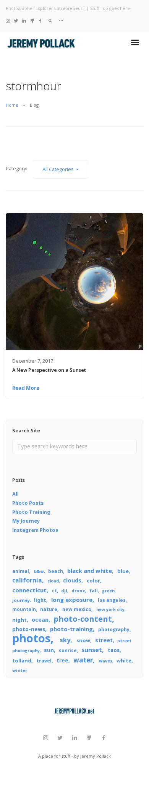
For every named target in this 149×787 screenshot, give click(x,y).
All (15, 493)
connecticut (29, 590)
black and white (89, 570)
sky (65, 639)
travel (44, 660)
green (108, 590)
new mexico (76, 609)
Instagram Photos (35, 529)
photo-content (82, 619)
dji (64, 590)
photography (114, 629)
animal (20, 571)
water (83, 660)
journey (21, 600)
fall (94, 590)
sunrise (68, 650)
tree (62, 660)
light (40, 600)
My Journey (26, 520)
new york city (110, 609)
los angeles (112, 600)
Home (12, 105)
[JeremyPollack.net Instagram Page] (8, 20)
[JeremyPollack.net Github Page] (32, 20)
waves (105, 661)
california (27, 580)
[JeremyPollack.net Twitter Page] (16, 20)
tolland (21, 660)
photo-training (71, 629)
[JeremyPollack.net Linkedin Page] (24, 20)
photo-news (28, 629)
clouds (72, 580)
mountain (24, 609)
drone (78, 590)
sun (49, 650)
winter (19, 670)
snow (83, 640)
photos (31, 638)
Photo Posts (28, 502)
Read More (25, 387)
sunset (91, 650)
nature (48, 609)
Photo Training (31, 512)
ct (54, 590)
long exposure (71, 599)
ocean (40, 619)
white (124, 660)
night (19, 619)
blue (123, 571)
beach (55, 571)
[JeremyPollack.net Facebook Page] (40, 20)
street (104, 640)
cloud (53, 581)
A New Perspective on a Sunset (49, 369)
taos (114, 650)
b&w (39, 571)
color (93, 580)
